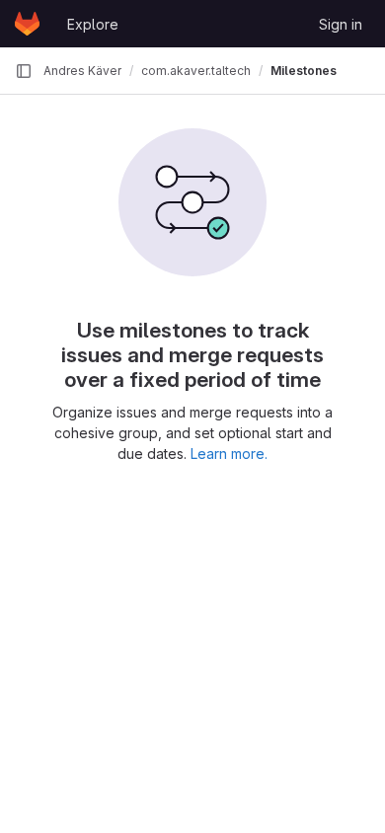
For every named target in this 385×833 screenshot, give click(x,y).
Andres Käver (82, 70)
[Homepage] (27, 23)
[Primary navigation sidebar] (23, 71)
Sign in (340, 24)
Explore (92, 24)
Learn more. (229, 453)
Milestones (303, 70)
